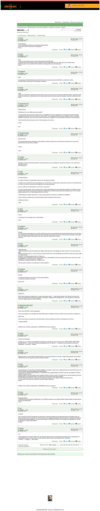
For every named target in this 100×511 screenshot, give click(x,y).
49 (64, 444)
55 (75, 444)
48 (62, 444)
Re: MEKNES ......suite (23, 39)
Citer (61, 49)
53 (71, 444)
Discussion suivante (23, 444)
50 (66, 444)
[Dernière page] (82, 444)
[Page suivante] (80, 444)
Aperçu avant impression (50, 449)
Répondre (55, 49)
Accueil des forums (21, 27)
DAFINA (50, 509)
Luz (20, 288)
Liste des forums (22, 35)
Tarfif (21, 172)
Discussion (57, 27)
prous (21, 38)
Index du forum (32, 35)
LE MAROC (51, 27)
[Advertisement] (50, 14)
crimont (21, 157)
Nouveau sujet (41, 35)
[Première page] (57, 444)
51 (68, 444)
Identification (66, 22)
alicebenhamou (24, 103)
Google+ (79, 49)
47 (61, 444)
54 (73, 444)
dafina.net (21, 281)
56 (76, 444)
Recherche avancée (77, 30)
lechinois (22, 269)
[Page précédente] (59, 444)
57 (78, 444)
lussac (21, 333)
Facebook (72, 49)
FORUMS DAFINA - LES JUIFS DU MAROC (37, 27)
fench (21, 244)
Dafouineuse (25, 32)
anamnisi (22, 71)
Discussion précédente (24, 446)
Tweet (66, 49)
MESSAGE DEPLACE (26, 305)
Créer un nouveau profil (77, 22)
